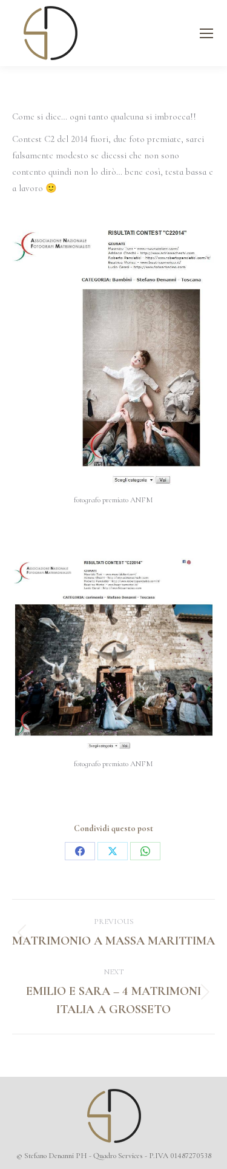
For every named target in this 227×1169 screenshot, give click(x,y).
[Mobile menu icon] (206, 33)
